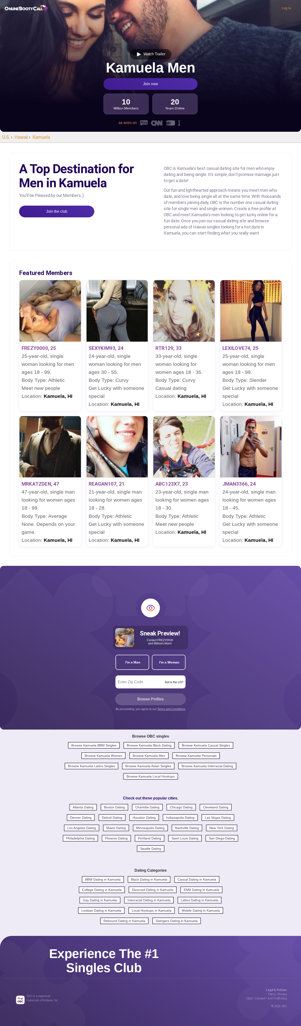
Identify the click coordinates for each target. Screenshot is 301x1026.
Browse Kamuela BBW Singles (93, 745)
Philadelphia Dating (80, 838)
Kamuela (41, 137)
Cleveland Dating (215, 807)
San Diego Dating (222, 838)
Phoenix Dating (116, 838)
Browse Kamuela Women (103, 756)
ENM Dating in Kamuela (201, 890)
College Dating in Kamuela (102, 890)
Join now (150, 84)
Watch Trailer (153, 54)
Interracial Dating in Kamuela (148, 900)
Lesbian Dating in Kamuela (101, 910)
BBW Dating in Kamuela (103, 879)
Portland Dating (149, 838)
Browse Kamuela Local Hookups (151, 776)
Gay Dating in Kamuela (100, 900)
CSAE (249, 998)
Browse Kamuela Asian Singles (148, 766)
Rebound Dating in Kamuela (124, 921)
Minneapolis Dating (150, 828)
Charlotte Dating (147, 807)
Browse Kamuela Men (149, 756)
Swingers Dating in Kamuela (177, 921)
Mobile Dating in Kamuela (201, 910)
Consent (260, 998)
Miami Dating (116, 828)
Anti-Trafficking (277, 998)
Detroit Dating (112, 817)
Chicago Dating (181, 807)
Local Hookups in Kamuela (151, 910)
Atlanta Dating (83, 807)
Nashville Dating (187, 828)
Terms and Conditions (171, 709)
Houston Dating (144, 817)
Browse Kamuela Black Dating (149, 745)
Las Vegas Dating (218, 817)
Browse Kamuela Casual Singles (206, 745)
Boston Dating (114, 807)
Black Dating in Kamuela (149, 879)
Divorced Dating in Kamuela (152, 890)
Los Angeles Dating (81, 828)
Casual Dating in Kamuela (197, 879)
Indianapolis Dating (180, 817)
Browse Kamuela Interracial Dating (207, 766)
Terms (272, 994)
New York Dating (221, 828)
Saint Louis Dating (184, 838)
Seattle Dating (150, 848)
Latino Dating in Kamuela (199, 900)
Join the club (56, 211)
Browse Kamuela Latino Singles (91, 766)
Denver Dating (80, 817)
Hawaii (21, 137)
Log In (286, 8)
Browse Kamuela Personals (196, 756)
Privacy (282, 994)
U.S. (6, 137)
